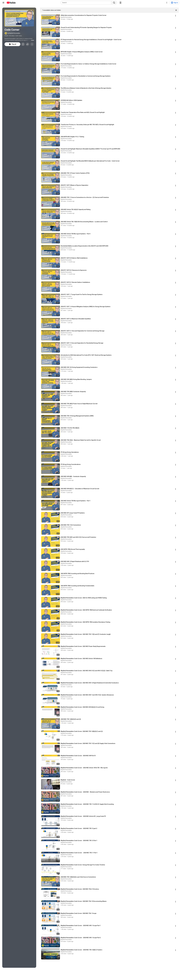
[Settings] (167, 3)
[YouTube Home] (11, 2)
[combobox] (86, 3)
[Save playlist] (23, 44)
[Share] (27, 44)
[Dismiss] (176, 10)
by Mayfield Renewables (14, 33)
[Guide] (3, 3)
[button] (19, 18)
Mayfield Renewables (66, 17)
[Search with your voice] (120, 3)
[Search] (114, 3)
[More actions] (32, 44)
